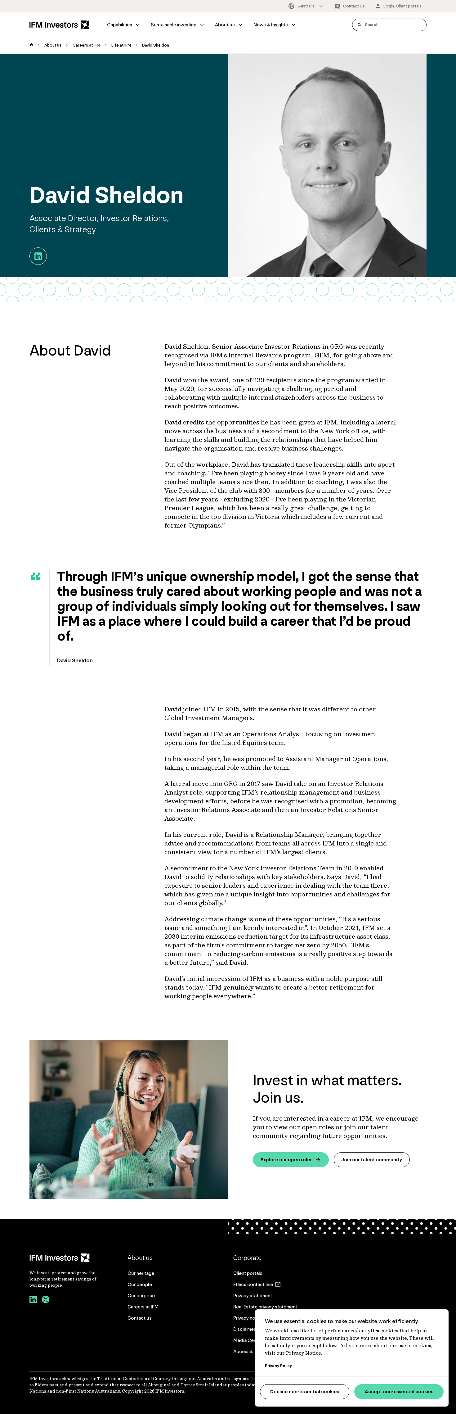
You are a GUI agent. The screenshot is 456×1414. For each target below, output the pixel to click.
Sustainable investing (173, 25)
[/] (59, 24)
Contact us (139, 1318)
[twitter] (45, 1300)
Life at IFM (121, 45)
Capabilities (119, 25)
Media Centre (247, 1340)
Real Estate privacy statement (265, 1307)
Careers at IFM (86, 45)
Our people (139, 1284)
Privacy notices (249, 1318)
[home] (31, 45)
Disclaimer (244, 1329)
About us (225, 25)
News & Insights (270, 25)
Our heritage (140, 1273)
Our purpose (141, 1295)
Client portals (247, 1273)
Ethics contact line (253, 1284)
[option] (306, 6)
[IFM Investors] (63, 1257)
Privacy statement (252, 1295)
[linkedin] (33, 1300)
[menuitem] (124, 24)
